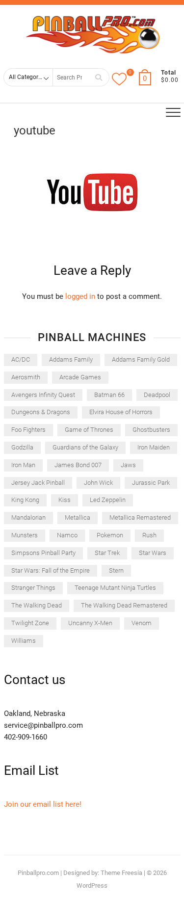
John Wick (98, 482)
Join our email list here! (42, 804)
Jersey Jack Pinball (38, 482)
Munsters (24, 535)
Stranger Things (33, 587)
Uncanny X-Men (90, 623)
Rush (149, 535)
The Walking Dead (36, 605)
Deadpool (157, 394)
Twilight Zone (30, 623)
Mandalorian (28, 517)
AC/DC (20, 359)
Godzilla (22, 447)
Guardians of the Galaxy (85, 447)
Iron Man (23, 465)
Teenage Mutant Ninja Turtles (115, 587)
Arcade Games (80, 377)
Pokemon (110, 535)
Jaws (128, 465)
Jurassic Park (151, 482)
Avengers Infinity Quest (43, 394)
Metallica (77, 517)
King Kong (25, 499)
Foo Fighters (28, 429)
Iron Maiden (153, 447)
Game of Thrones (89, 429)
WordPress (92, 885)
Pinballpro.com (38, 872)
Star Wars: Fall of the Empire (50, 570)
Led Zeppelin (108, 499)
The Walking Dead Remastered (124, 605)
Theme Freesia (121, 872)
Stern (116, 570)
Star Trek (107, 552)
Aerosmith (25, 377)
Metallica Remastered (140, 517)
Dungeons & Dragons (40, 412)
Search (98, 77)
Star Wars (152, 552)
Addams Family (71, 359)
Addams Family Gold (141, 359)
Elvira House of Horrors (121, 412)
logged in (80, 296)
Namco (67, 535)
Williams (23, 640)
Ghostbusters (151, 429)
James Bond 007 (78, 465)
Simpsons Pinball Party (43, 552)
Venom (141, 623)
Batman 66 (109, 394)
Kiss (64, 499)
